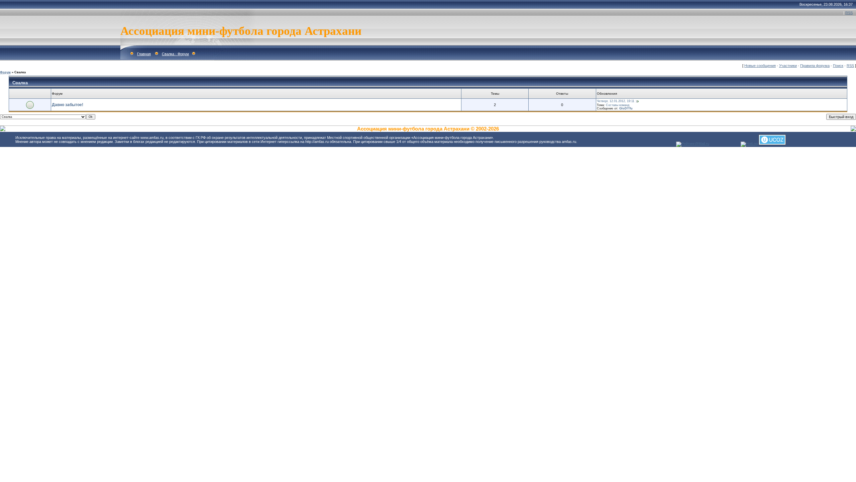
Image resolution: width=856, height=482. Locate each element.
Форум (5, 72)
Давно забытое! (67, 104)
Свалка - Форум (175, 54)
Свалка (20, 72)
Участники (788, 66)
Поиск (838, 66)
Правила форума (815, 66)
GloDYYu (626, 108)
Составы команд (617, 105)
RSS (849, 13)
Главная (144, 54)
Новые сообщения (760, 66)
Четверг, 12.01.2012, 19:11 (615, 101)
